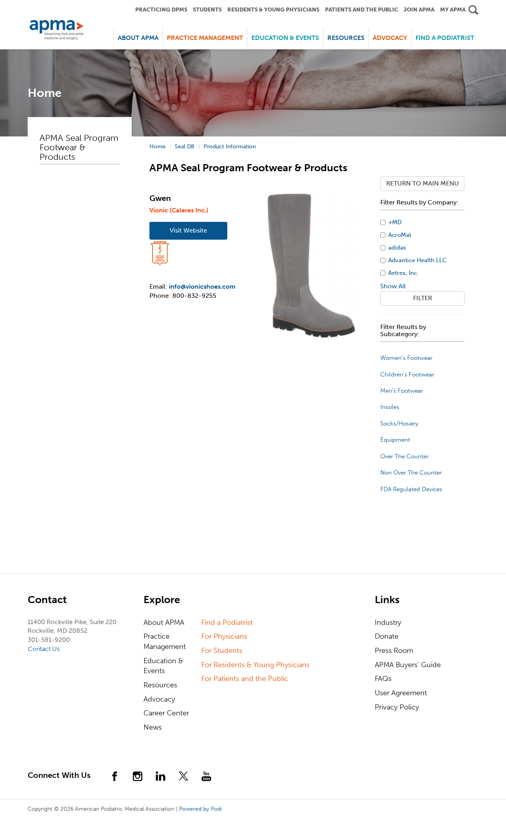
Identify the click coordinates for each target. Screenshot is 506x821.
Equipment (395, 439)
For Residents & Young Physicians (255, 664)
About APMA (163, 622)
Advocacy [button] (390, 38)
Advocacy (159, 699)
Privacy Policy (397, 707)
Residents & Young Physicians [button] (273, 9)
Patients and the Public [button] (361, 9)
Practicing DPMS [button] (161, 9)
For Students (221, 650)
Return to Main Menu (422, 183)
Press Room (394, 650)
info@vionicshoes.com (202, 286)
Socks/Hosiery (399, 423)
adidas (397, 247)
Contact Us (44, 649)
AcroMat (399, 234)
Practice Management (164, 641)
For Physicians (224, 636)
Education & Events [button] (285, 38)
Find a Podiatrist (444, 38)
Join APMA (419, 9)
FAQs (383, 678)
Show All (393, 286)
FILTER (422, 298)
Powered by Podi (200, 809)
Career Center (166, 713)
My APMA (453, 9)
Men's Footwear (401, 390)
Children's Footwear (407, 374)
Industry (388, 622)
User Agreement (401, 693)
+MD (395, 222)
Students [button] (207, 9)
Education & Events (163, 665)
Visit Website (188, 230)
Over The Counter (404, 456)
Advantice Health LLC (417, 260)
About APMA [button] (138, 38)
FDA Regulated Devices (411, 489)
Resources (160, 685)
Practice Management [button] (205, 38)
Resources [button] (345, 38)
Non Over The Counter (411, 472)
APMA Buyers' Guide (408, 664)
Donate (386, 636)
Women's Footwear (406, 357)
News (152, 727)
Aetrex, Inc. (403, 272)
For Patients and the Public (244, 678)
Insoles (389, 406)
